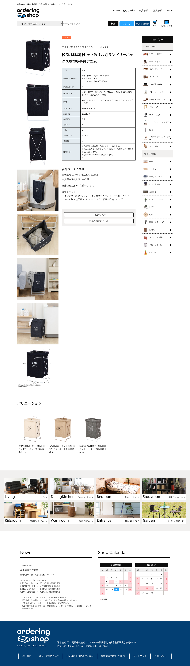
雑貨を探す (158, 10)
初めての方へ (129, 10)
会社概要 (26, 656)
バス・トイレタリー (92, 196)
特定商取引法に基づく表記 (80, 656)
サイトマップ (140, 656)
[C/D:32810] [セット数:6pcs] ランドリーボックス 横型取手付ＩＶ (32, 449)
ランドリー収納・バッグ (117, 196)
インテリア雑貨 (72, 196)
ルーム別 (68, 199)
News (170, 10)
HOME (116, 10)
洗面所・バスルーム (86, 199)
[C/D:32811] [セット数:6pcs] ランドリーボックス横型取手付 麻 (62, 449)
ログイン (126, 23)
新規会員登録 (142, 23)
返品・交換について (49, 656)
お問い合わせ (161, 656)
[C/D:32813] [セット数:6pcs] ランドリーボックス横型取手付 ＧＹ (92, 449)
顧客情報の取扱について (113, 656)
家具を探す (144, 10)
